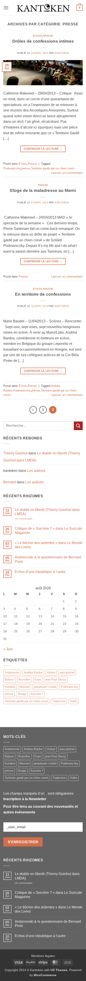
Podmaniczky (12, 168)
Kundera (10, 686)
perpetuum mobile (45, 686)
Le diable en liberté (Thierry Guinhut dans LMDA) (47, 512)
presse (25, 168)
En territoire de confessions (43, 294)
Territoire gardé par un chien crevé (52, 168)
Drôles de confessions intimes (43, 41)
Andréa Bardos (33, 672)
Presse (48, 35)
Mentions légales (43, 956)
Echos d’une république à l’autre (40, 572)
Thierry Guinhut (15, 453)
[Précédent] (33, 410)
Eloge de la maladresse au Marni (43, 190)
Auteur (51, 672)
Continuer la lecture (43, 148)
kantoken (62, 53)
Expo (37, 679)
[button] (6, 7)
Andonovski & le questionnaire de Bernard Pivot (48, 559)
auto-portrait (67, 672)
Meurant (24, 686)
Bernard (9, 482)
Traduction (59, 701)
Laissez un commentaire (67, 172)
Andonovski (12, 672)
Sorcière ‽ (36, 694)
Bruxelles (24, 679)
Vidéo (73, 701)
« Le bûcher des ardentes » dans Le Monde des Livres (48, 545)
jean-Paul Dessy (55, 679)
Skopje (21, 694)
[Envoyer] (78, 426)
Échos (37, 35)
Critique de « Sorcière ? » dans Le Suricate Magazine (48, 531)
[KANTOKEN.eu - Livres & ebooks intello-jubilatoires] (43, 7)
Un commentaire (28, 518)
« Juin (8, 649)
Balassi (9, 679)
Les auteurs (36, 471)
